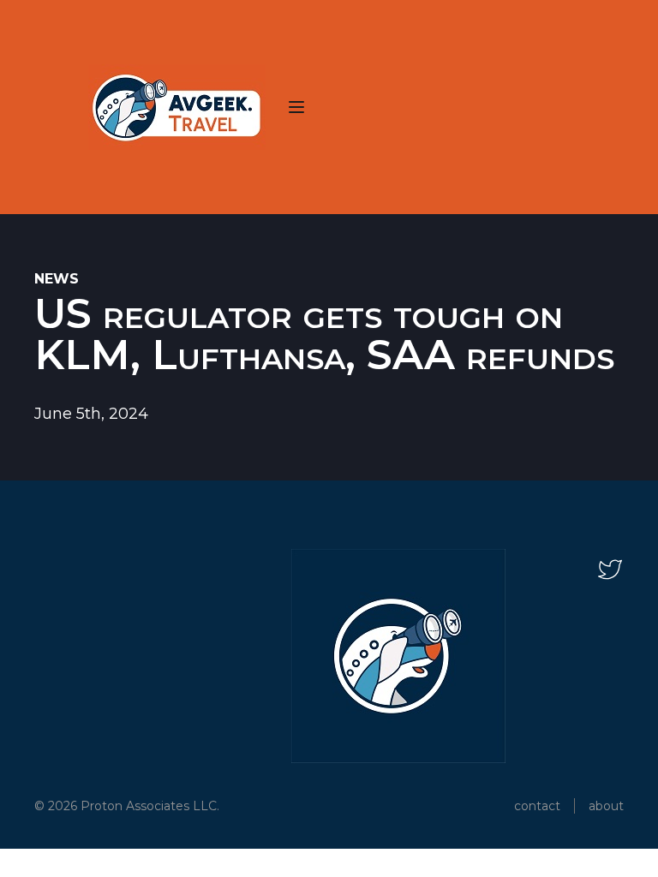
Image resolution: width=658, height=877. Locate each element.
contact (537, 806)
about (606, 806)
